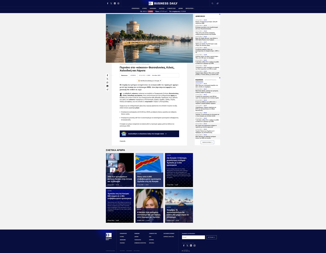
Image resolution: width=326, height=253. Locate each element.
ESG (150, 236)
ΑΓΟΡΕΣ (144, 8)
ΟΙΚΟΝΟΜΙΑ (153, 8)
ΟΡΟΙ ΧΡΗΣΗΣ (137, 250)
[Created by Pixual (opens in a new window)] (199, 251)
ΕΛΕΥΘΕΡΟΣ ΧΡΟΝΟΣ (169, 233)
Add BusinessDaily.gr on (149, 80)
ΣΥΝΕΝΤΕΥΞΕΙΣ (171, 8)
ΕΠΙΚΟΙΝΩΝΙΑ (129, 250)
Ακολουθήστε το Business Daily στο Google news (146, 134)
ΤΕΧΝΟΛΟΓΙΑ (137, 239)
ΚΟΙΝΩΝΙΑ (133, 75)
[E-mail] (107, 89)
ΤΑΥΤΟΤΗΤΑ (122, 250)
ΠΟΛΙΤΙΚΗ (161, 8)
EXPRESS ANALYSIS (169, 236)
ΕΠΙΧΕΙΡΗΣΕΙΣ (135, 8)
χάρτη (173, 95)
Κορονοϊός (122, 141)
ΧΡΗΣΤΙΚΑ (151, 243)
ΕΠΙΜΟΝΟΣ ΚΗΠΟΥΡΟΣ (140, 243)
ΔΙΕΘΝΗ (180, 8)
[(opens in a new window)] (107, 3)
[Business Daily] (163, 3)
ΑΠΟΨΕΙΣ (151, 239)
